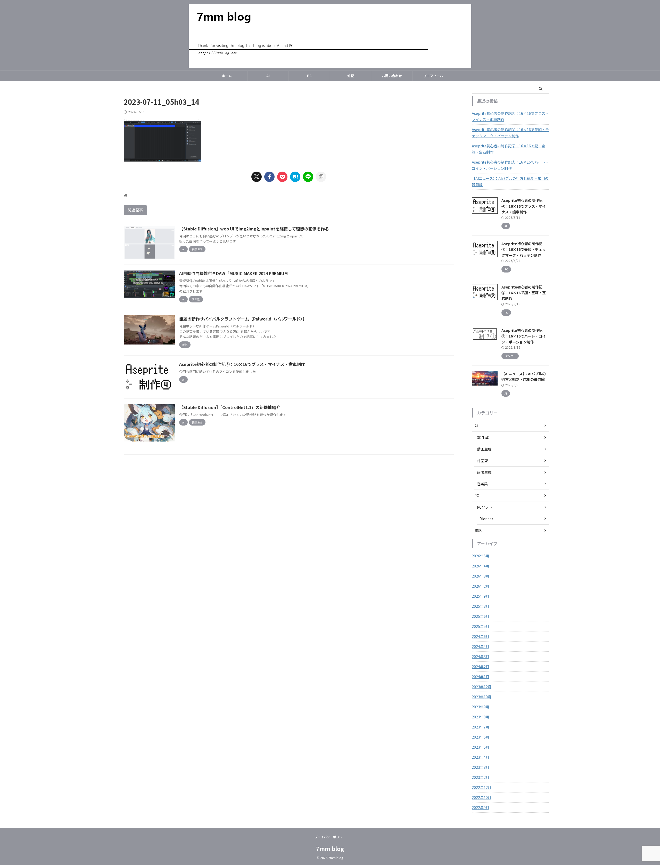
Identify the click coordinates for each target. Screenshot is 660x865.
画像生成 (484, 472)
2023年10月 (481, 696)
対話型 (482, 460)
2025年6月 (480, 616)
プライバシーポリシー (330, 837)
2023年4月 (480, 757)
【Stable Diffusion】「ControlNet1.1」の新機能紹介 (229, 407)
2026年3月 (480, 576)
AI (268, 75)
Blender (486, 518)
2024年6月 (480, 636)
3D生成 (483, 437)
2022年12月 (481, 787)
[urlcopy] (321, 177)
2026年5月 (480, 555)
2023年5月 (480, 747)
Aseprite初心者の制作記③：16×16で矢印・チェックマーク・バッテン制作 (510, 132)
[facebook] (269, 177)
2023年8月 (480, 716)
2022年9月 (480, 807)
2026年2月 (480, 586)
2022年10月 (481, 797)
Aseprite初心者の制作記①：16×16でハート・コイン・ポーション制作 (510, 165)
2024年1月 (480, 676)
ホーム (227, 75)
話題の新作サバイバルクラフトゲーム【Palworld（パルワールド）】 (243, 319)
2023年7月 (480, 727)
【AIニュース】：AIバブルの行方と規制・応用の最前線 (510, 181)
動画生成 (484, 449)
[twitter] (256, 177)
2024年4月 (480, 646)
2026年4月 (480, 565)
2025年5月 (480, 626)
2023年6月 (480, 737)
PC (309, 75)
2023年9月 (480, 706)
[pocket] (282, 177)
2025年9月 (480, 596)
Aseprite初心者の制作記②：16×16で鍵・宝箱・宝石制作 (508, 149)
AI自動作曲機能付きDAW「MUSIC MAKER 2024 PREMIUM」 (235, 273)
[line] (308, 177)
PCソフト (484, 507)
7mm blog (330, 848)
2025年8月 (480, 606)
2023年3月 (480, 767)
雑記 (350, 75)
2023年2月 (480, 777)
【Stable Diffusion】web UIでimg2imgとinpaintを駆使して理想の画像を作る (254, 229)
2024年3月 (480, 656)
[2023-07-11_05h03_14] (295, 177)
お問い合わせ (392, 75)
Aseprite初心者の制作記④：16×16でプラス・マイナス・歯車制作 (242, 364)
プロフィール (433, 75)
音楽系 (482, 483)
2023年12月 (481, 686)
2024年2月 (480, 666)
